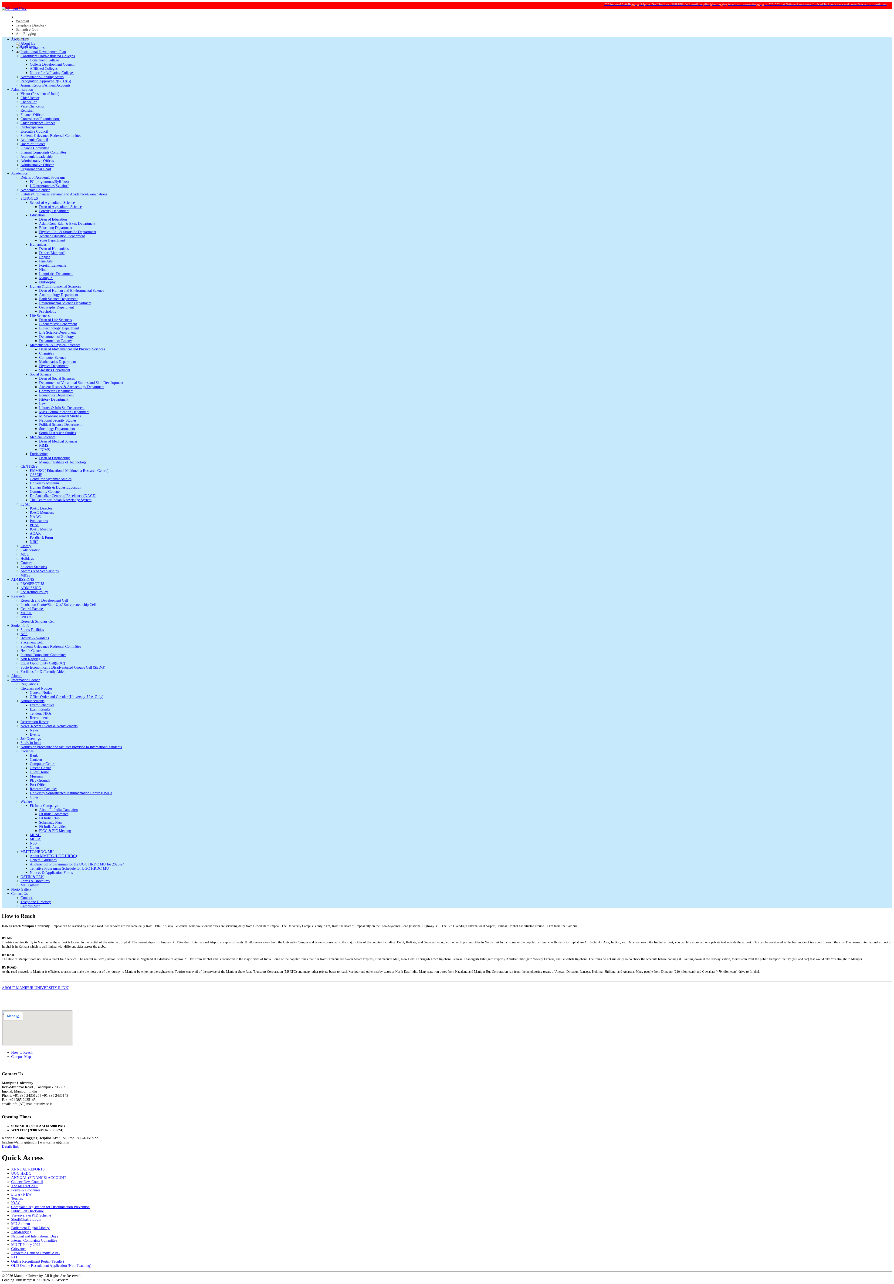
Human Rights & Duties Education (55, 487)
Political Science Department (60, 424)
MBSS (25, 575)
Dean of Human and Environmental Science (71, 290)
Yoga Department (52, 240)
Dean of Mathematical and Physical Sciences (72, 349)
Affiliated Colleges (44, 68)
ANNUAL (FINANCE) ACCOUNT (38, 1178)
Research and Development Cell (44, 600)
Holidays (27, 558)
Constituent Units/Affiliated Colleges (47, 56)
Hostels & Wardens (34, 638)
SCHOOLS (29, 198)
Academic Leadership (36, 156)
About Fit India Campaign (58, 810)
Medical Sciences (42, 437)
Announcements (32, 701)
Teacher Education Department (62, 236)
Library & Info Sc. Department (62, 408)
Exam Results (40, 709)
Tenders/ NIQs (40, 713)
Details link (10, 1146)
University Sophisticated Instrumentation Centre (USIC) (71, 793)
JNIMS (44, 450)
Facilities (27, 751)
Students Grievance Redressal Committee (50, 135)
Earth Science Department (58, 299)
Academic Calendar (35, 190)
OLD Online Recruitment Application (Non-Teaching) (51, 1265)
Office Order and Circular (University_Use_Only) (66, 697)
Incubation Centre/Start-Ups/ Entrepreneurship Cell (58, 605)
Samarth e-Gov (27, 29)
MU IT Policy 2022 (25, 1245)
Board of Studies (32, 144)
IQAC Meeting (41, 529)
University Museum (44, 483)
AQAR (35, 533)
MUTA (35, 839)
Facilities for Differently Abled (42, 672)
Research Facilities (43, 789)
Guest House (39, 772)
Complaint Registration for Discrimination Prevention (50, 1207)
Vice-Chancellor (32, 106)
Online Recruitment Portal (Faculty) (37, 1261)
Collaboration (30, 550)
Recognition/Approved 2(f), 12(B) (45, 81)
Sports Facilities (32, 630)
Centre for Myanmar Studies (50, 479)
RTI (14, 1257)
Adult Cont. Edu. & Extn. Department (67, 223)
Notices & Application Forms (51, 873)
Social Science (40, 374)
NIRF (34, 542)
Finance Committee (34, 148)
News (34, 730)
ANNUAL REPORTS (28, 1169)
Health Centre (30, 651)
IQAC (25, 504)
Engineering (39, 454)
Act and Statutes (32, 48)
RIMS (43, 445)
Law (42, 404)
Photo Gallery (21, 889)
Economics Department (56, 395)
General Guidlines (43, 860)
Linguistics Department (56, 274)
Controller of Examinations (40, 119)
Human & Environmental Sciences (55, 286)
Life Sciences (40, 316)
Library (25, 546)
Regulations (29, 684)
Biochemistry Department (58, 324)
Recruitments (39, 718)
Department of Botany (55, 341)
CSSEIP (36, 475)
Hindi (43, 270)
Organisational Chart (35, 169)
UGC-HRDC (21, 1173)
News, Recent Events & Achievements (49, 726)
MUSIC (26, 613)
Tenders (17, 1198)
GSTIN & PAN (32, 877)
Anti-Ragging (21, 1232)
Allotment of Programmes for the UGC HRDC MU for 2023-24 (77, 864)
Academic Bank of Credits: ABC (35, 1253)
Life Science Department (57, 332)
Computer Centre (42, 764)
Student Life (20, 625)
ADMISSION (30, 588)
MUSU (35, 835)
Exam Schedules (42, 705)
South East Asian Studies (57, 433)
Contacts (26, 898)
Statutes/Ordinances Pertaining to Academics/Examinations (63, 194)
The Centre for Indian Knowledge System (60, 500)
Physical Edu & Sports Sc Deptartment (67, 232)
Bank (34, 755)
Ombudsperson (31, 127)
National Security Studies (57, 420)
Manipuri (46, 278)
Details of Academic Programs (42, 177)
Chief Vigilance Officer (37, 123)
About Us (27, 43)
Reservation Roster (34, 722)
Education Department (55, 228)
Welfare (26, 801)
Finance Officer (32, 115)
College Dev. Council (27, 1182)
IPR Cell (26, 617)
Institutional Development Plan (43, 52)
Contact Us (19, 893)
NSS (23, 634)
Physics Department (53, 366)
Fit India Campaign (44, 806)
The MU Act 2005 (24, 1186)
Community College (45, 491)
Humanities (38, 244)
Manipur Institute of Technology (63, 462)
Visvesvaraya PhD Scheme (31, 1215)
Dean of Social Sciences (57, 378)
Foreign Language (52, 265)
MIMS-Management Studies (60, 416)
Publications (39, 521)
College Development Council (52, 64)
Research (18, 596)
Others (35, 847)
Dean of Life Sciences (55, 320)
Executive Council (34, 131)
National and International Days (34, 1236)
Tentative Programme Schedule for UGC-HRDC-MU (69, 868)
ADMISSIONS (22, 579)
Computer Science (52, 357)
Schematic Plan (50, 822)
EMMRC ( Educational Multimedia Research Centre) (69, 471)
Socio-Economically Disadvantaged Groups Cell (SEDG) (62, 667)
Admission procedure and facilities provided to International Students (71, 747)
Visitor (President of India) (39, 94)
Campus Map (30, 906)
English (44, 257)
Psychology (47, 311)
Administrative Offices (37, 161)
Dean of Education (53, 219)
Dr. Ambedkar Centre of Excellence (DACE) (63, 496)
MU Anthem (29, 885)
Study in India (30, 743)
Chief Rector (29, 98)
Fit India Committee (53, 814)
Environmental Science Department (65, 303)
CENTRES (28, 466)
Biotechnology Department (59, 328)
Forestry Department (54, 211)
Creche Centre (40, 768)
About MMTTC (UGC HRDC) (53, 856)
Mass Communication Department (64, 412)
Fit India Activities (52, 826)
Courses (26, 563)
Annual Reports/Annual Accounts (45, 85)
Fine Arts (46, 261)
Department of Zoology (56, 337)
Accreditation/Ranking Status (42, 77)
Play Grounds (40, 780)
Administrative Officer (37, 165)
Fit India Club (49, 818)
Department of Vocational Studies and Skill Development (81, 383)
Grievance (18, 1249)
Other (34, 797)
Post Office (38, 785)
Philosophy (47, 282)
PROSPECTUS (32, 584)
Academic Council (34, 140)
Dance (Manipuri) (52, 253)
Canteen (36, 759)
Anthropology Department (58, 295)
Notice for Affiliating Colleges (52, 73)
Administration (22, 89)
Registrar (27, 110)
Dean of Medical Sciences (58, 441)
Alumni (16, 676)
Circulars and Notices (36, 688)
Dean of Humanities (54, 249)
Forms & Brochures (35, 881)
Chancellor (28, 102)
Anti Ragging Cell (33, 659)
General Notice (41, 692)
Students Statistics (33, 567)
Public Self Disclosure (27, 1211)
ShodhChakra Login (26, 1219)
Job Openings (30, 739)
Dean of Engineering (54, 458)
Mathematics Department (57, 362)
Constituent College (44, 60)
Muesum (36, 776)
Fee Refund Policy (34, 592)
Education (37, 215)
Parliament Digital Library (30, 1228)
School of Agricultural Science (52, 203)
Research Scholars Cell (37, 621)
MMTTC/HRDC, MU (37, 852)
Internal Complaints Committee (43, 152)
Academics (19, 173)
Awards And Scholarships (39, 571)
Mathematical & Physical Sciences (55, 345)
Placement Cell (31, 642)
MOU (24, 554)
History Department (53, 399)
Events (35, 734)
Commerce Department (56, 391)
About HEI (19, 39)
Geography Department (56, 307)
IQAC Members (42, 512)
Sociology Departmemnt (57, 429)
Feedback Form (41, 538)
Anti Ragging (26, 34)
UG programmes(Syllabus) (49, 186)
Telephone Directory (31, 25)
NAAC (35, 517)
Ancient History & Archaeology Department (71, 387)
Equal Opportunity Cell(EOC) (42, 663)
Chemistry (46, 353)
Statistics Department (54, 370)
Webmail (22, 21)
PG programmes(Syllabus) (49, 182)
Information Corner (25, 680)
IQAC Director (41, 508)
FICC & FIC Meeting (55, 831)
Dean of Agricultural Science (60, 207)
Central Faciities (32, 609)
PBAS (34, 525)
